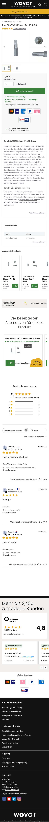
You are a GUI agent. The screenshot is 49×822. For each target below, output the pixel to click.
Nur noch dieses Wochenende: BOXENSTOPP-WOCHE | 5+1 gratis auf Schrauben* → (25, 17)
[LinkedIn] (14, 799)
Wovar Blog (7, 747)
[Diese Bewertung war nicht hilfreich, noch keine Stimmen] (44, 479)
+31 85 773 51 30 (12, 790)
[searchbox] (13, 430)
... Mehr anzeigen (27, 657)
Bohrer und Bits (10, 21)
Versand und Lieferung (11, 711)
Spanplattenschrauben (28, 200)
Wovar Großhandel (10, 739)
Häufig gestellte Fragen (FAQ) (15, 762)
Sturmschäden (8, 766)
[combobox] (35, 436)
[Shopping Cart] (45, 4)
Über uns (6, 758)
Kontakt (5, 719)
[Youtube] (9, 799)
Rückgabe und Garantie (12, 715)
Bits (20, 21)
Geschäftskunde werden (12, 731)
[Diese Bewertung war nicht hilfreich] (43, 564)
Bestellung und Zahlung (12, 707)
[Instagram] (19, 799)
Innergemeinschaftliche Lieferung (16, 735)
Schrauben (32, 202)
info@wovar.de (12, 787)
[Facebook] (4, 799)
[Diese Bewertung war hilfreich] (38, 564)
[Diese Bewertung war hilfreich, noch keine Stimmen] (39, 479)
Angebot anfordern (10, 743)
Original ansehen (9, 470)
